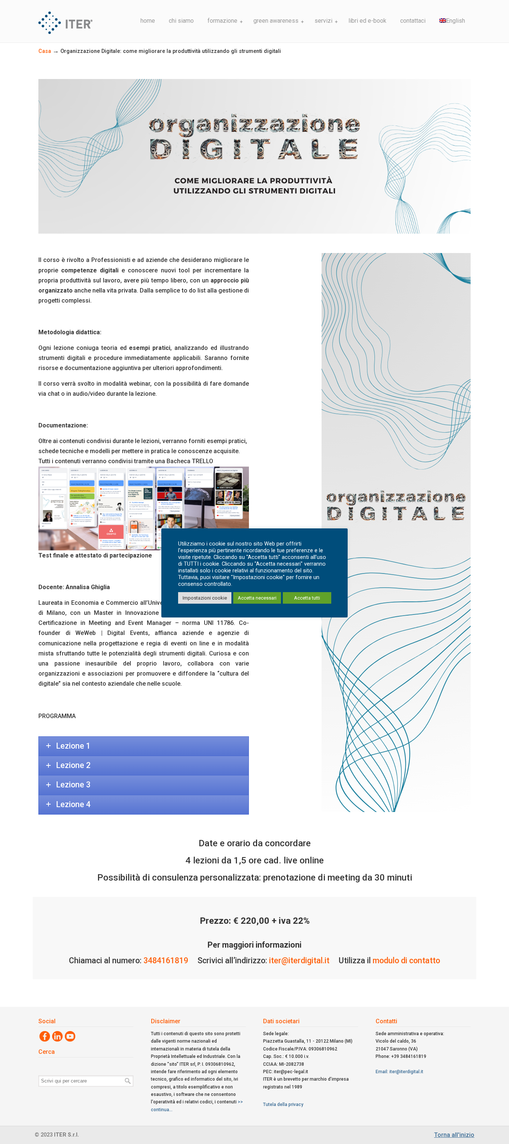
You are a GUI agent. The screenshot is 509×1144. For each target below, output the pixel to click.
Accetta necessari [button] (257, 598)
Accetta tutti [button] (307, 598)
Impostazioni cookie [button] (205, 598)
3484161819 (165, 960)
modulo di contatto (406, 960)
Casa (44, 51)
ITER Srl (85, 18)
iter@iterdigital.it (299, 960)
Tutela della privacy (283, 1104)
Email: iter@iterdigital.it (399, 1071)
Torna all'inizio (454, 1134)
